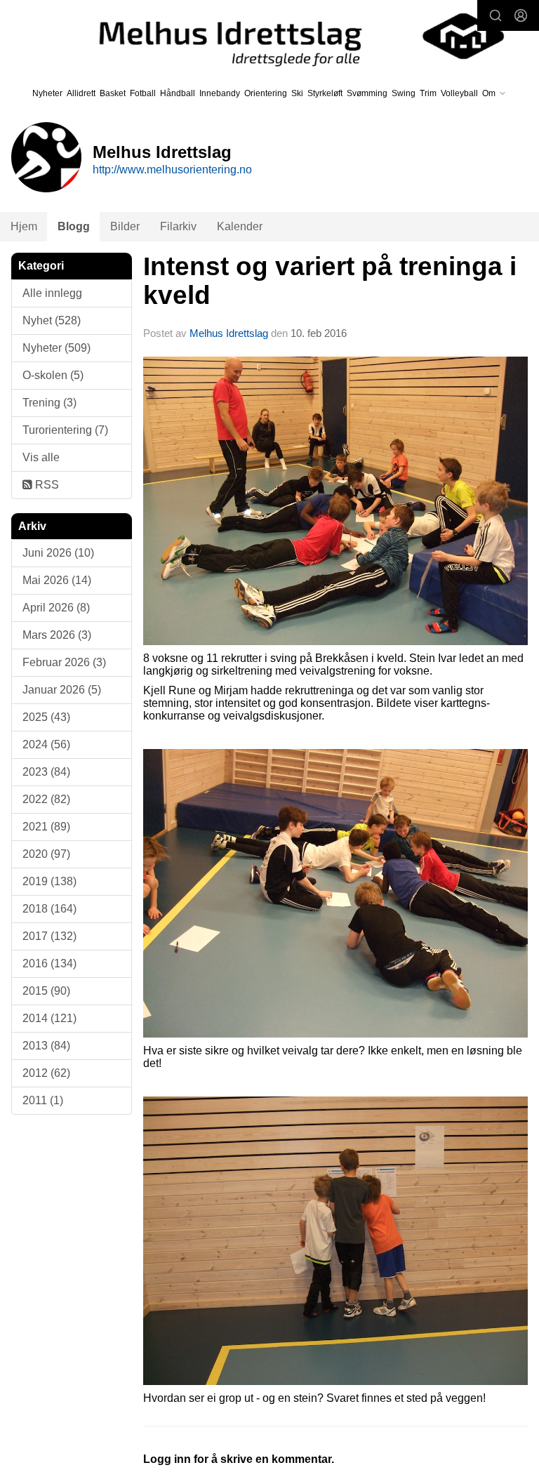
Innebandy (219, 93)
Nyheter (47, 93)
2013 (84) (46, 1046)
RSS (45, 485)
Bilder (125, 226)
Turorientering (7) (65, 430)
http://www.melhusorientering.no (172, 169)
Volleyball (459, 93)
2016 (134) (49, 963)
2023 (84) (46, 772)
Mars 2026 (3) (56, 635)
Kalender (239, 226)
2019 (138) (49, 881)
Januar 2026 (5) (61, 690)
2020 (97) (46, 854)
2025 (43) (46, 717)
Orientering (265, 93)
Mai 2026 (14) (56, 580)
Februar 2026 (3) (64, 662)
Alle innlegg (52, 293)
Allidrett (81, 93)
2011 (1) (42, 1100)
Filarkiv (178, 226)
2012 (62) (46, 1073)
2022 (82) (46, 799)
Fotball (143, 93)
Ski (297, 93)
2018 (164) (49, 909)
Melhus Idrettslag (228, 333)
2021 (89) (46, 827)
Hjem (24, 226)
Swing (403, 93)
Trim (428, 93)
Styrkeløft (324, 93)
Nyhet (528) (51, 320)
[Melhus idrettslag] (290, 36)
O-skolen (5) (53, 375)
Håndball (177, 93)
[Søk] (495, 15)
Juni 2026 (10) (58, 553)
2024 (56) (46, 744)
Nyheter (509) (56, 348)
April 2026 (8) (56, 608)
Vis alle (41, 457)
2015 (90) (46, 991)
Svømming (367, 93)
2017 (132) (49, 936)
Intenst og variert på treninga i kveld (330, 281)
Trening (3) (49, 403)
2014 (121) (49, 1018)
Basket (113, 93)
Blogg (74, 226)
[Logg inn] (520, 15)
